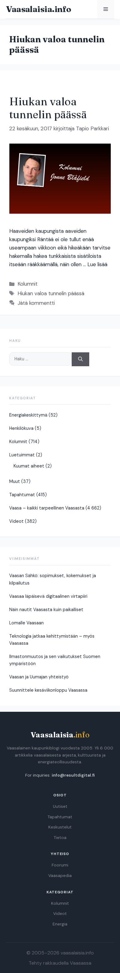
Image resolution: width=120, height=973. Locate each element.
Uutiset (60, 806)
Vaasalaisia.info (38, 9)
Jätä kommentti (36, 303)
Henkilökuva (21, 428)
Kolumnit (28, 283)
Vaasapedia (60, 875)
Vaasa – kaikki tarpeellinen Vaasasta (46, 508)
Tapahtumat (22, 494)
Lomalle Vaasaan (26, 623)
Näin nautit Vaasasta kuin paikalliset (46, 609)
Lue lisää (97, 264)
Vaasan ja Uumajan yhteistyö (39, 677)
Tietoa (60, 837)
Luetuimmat (22, 455)
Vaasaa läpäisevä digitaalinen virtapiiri (48, 596)
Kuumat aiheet (29, 466)
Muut (14, 481)
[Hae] (80, 359)
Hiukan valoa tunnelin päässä (48, 108)
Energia (60, 924)
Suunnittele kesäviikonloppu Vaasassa (48, 690)
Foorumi (60, 865)
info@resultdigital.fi (73, 775)
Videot (16, 521)
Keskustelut (60, 827)
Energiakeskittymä (28, 415)
